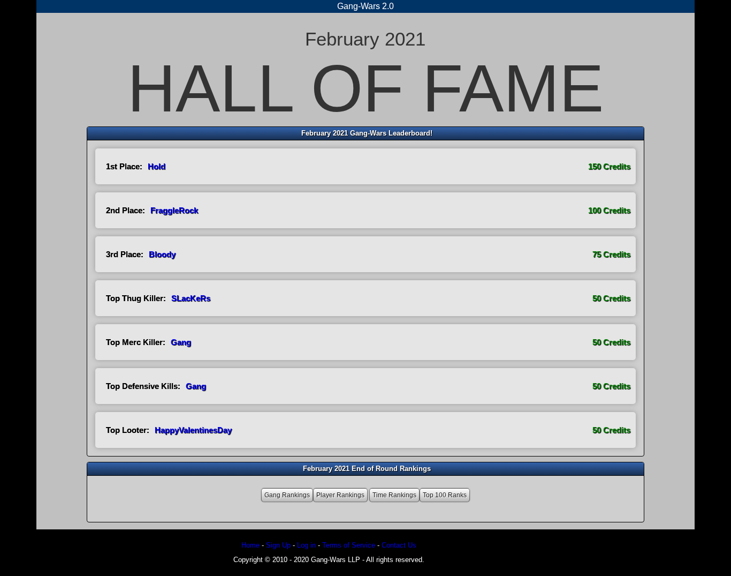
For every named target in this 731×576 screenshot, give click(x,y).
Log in (306, 545)
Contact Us (399, 545)
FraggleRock (174, 210)
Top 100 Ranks (445, 495)
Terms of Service (348, 545)
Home (250, 545)
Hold (156, 166)
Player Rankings (340, 495)
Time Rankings (394, 495)
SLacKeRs (190, 298)
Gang (181, 342)
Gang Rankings (287, 495)
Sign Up (278, 545)
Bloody (162, 254)
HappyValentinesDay (193, 430)
